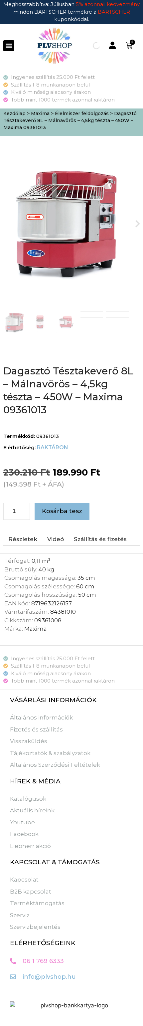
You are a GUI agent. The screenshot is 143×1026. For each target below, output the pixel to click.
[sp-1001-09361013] (66, 223)
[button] (8, 45)
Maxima (40, 113)
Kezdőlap (14, 113)
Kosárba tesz (62, 511)
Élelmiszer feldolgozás (82, 113)
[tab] (22, 539)
